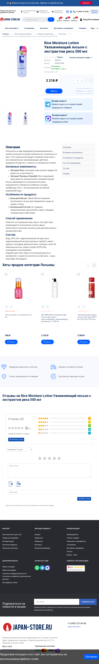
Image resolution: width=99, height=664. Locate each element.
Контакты (44, 28)
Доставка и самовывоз (63, 28)
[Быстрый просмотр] (6, 307)
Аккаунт (38, 534)
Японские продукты (9, 545)
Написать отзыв (17, 439)
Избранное (39, 541)
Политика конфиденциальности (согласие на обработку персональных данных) (16, 576)
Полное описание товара (80, 58)
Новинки (82, 28)
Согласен (91, 656)
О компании (29, 28)
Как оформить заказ (9, 582)
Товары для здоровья (10, 538)
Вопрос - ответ (72, 555)
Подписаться (88, 602)
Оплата (69, 551)
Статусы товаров (73, 538)
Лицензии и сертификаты (76, 541)
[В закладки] (91, 80)
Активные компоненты (72, 152)
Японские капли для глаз (11, 534)
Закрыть (86, 3)
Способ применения (71, 163)
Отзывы (66, 173)
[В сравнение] (86, 80)
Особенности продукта (73, 158)
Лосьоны (47, 265)
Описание (67, 147)
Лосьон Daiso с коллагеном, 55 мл (18, 316)
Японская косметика (10, 548)
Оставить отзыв (84, 499)
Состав (66, 168)
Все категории (11, 28)
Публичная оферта (9, 570)
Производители (72, 534)
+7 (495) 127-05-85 (77, 623)
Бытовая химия (8, 541)
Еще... (93, 28)
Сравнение (39, 538)
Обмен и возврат (8, 567)
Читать (60, 57)
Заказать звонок (94, 11)
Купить (54, 91)
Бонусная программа (42, 548)
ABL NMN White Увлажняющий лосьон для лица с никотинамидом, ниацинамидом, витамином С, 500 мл (55, 318)
